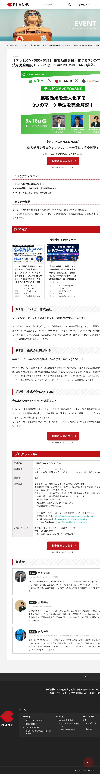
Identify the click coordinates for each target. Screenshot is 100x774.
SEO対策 (26, 717)
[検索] (70, 4)
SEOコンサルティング (35, 720)
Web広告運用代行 (65, 720)
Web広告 (59, 717)
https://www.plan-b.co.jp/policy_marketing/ (74, 516)
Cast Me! (89, 729)
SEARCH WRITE (32, 728)
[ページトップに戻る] (88, 762)
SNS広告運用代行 (68, 730)
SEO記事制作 (31, 724)
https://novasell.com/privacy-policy (71, 519)
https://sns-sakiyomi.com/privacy (72, 522)
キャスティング (91, 724)
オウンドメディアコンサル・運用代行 (38, 732)
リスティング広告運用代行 (70, 725)
